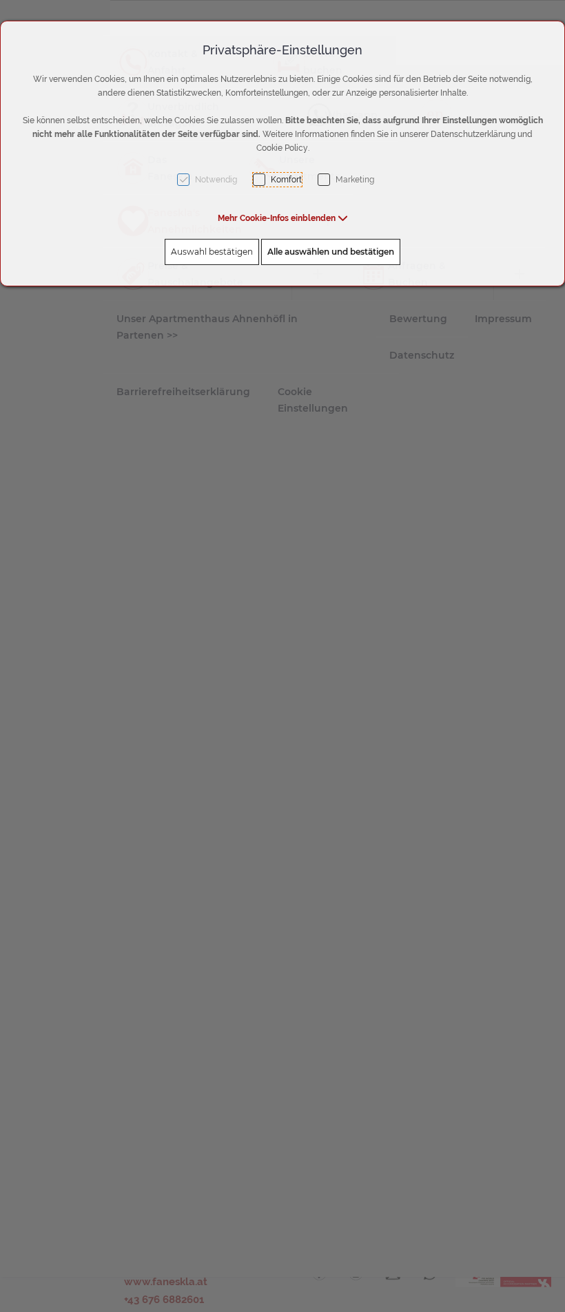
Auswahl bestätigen (212, 251)
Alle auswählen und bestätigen (330, 251)
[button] (283, 218)
